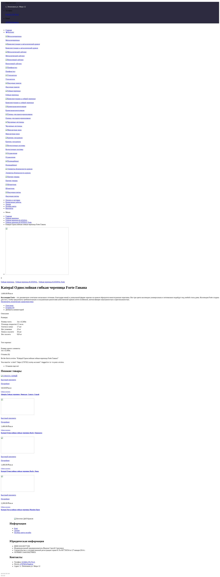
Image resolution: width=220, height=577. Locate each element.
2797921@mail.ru (12, 22)
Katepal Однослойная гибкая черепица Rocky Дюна (20, 471)
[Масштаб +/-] (9, 573)
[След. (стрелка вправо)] (4, 575)
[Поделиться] (4, 573)
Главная (9, 216)
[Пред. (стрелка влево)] (2, 575)
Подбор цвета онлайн (22, 533)
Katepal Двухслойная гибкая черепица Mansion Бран (20, 510)
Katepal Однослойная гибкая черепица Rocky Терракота (21, 433)
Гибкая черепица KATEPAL (16, 220)
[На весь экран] (6, 573)
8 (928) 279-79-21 (12, 14)
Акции (17, 530)
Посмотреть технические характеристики (17, 302)
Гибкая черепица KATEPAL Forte (19, 222)
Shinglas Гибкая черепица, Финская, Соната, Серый (20, 394)
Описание (9, 306)
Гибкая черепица (12, 218)
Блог (16, 528)
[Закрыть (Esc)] (2, 573)
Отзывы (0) (10, 308)
